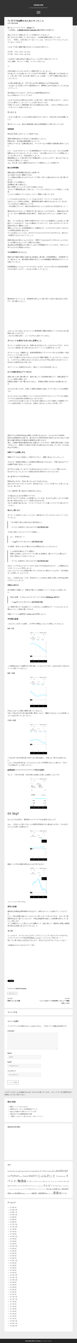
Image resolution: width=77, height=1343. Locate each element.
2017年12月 (13, 1224)
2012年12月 (13, 1275)
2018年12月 (13, 1210)
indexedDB (51, 1171)
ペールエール (30, 1189)
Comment (11, 1031)
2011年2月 (13, 1316)
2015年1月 (13, 1258)
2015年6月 (13, 1251)
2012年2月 (13, 1292)
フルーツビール (21, 1189)
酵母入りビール (49, 1193)
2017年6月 (13, 1231)
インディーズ (31, 1181)
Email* (10, 1062)
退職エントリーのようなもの (19, 1106)
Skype (20, 1176)
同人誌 (49, 1189)
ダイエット (12, 993)
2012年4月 (13, 1287)
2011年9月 (13, 1301)
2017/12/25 (14, 23)
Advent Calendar (20, 988)
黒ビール (63, 1193)
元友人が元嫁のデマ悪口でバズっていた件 (23, 1111)
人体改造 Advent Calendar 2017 (29, 30)
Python (15, 1175)
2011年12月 (13, 1297)
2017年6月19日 (37, 602)
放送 (63, 1189)
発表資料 (18, 1193)
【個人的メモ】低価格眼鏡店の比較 (21, 1114)
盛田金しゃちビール (26, 1193)
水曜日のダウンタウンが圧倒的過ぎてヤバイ (24, 1109)
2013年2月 (13, 1270)
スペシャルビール (38, 1186)
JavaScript (61, 1170)
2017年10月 (13, 1227)
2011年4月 (13, 1311)
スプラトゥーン (28, 1186)
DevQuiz (12, 1171)
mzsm (29, 28)
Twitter (25, 1176)
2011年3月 (13, 1314)
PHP (9, 1176)
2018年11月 (13, 1212)
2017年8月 (13, 1229)
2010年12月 (13, 1321)
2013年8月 (13, 1265)
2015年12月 (13, 1246)
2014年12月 (13, 1260)
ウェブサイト (12, 1071)
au (8, 1171)
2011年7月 (13, 1304)
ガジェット (47, 1181)
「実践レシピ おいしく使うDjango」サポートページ (26, 1116)
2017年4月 (13, 1234)
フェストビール (13, 1189)
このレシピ (31, 614)
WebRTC (33, 1175)
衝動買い (35, 1193)
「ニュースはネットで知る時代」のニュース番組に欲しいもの (54, 1002)
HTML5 (44, 1171)
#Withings (49, 597)
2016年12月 (13, 1236)
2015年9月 (13, 1248)
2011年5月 (13, 1309)
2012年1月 (13, 1294)
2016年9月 (13, 1239)
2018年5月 (13, 1222)
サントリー (18, 1186)
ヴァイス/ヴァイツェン (40, 1189)
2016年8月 (13, 1241)
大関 (53, 1189)
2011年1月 (13, 1318)
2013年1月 (13, 1272)
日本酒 (12, 1193)
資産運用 (41, 1193)
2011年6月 (13, 1306)
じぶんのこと (46, 1176)
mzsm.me (38, 5)
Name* (10, 1053)
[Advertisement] (51, 963)
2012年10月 (13, 1280)
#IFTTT (56, 597)
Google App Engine (22, 1171)
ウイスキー (39, 1181)
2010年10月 (13, 1326)
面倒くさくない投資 (14, 1001)
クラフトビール (55, 1181)
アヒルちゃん (60, 1176)
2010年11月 (13, 1323)
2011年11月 (13, 1299)
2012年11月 (13, 1277)
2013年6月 (13, 1268)
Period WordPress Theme (33, 1341)
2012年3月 (13, 1289)
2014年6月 (13, 1263)
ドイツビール (56, 1186)
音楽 (56, 1193)
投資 (55, 1189)
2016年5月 (13, 1244)
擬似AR (59, 1189)
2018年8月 (13, 1217)
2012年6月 (13, 1282)
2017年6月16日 (42, 527)
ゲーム (61, 1181)
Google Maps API (35, 1171)
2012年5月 (13, 1285)
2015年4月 (13, 1253)
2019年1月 (13, 1207)
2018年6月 (13, 1219)
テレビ (47, 1185)
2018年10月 (13, 1215)
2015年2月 (13, 1256)
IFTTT (22, 614)
